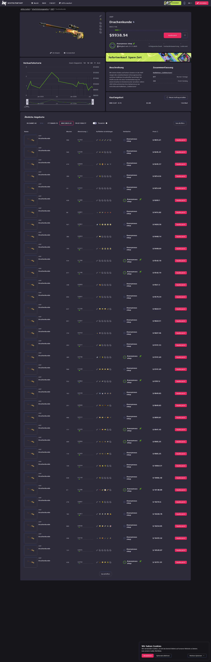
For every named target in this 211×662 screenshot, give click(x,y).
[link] (25, 9)
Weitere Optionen (196, 656)
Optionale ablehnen (163, 656)
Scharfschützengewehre (40, 9)
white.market (25, 9)
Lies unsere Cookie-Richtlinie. (152, 651)
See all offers (180, 123)
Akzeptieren (147, 656)
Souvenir (101, 123)
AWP (52, 9)
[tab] (31, 123)
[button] (190, 3)
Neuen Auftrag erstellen (177, 97)
